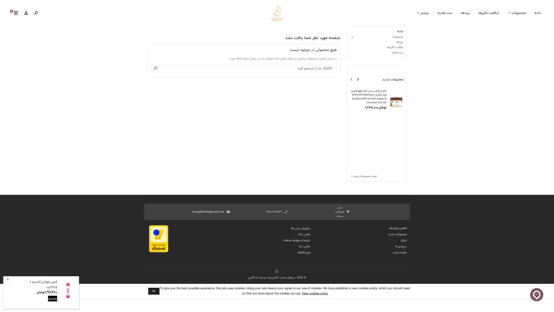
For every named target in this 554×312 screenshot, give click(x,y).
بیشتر (424, 13)
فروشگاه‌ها (304, 252)
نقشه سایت (400, 252)
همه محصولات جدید (363, 176)
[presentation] (351, 79)
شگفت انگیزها (488, 13)
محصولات (519, 13)
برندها (465, 13)
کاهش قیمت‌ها (398, 228)
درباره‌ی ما (401, 246)
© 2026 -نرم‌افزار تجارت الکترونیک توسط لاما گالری (277, 278)
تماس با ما (304, 234)
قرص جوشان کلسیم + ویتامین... (43, 284)
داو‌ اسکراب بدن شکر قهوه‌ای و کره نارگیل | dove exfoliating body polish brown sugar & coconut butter (369, 96)
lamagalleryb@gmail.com (208, 212)
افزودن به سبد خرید (45, 302)
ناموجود (52, 298)
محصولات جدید (397, 234)
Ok (154, 291)
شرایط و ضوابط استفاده (296, 240)
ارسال (404, 240)
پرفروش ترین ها (300, 228)
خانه (538, 13)
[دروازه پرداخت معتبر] (158, 240)
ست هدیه (445, 13)
